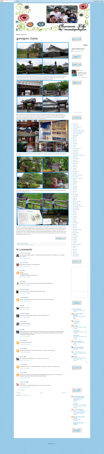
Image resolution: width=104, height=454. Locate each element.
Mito (74, 211)
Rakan (74, 231)
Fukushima (75, 153)
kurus (21, 270)
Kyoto (74, 191)
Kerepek (74, 181)
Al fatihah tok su (76, 322)
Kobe (74, 184)
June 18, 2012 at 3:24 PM (25, 293)
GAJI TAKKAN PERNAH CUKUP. (80, 327)
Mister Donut (75, 209)
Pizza (74, 226)
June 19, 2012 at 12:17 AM (25, 360)
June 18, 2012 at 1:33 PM (25, 258)
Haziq (74, 165)
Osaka (74, 221)
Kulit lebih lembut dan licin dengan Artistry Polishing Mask (80, 358)
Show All (86, 362)
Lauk (74, 196)
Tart (73, 247)
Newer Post (19, 392)
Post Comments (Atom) (26, 395)
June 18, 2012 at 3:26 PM (25, 301)
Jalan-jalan (22, 244)
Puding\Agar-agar (76, 229)
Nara (74, 214)
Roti (73, 234)
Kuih (74, 188)
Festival (74, 151)
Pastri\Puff (75, 222)
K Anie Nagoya (76, 321)
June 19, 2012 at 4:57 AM (25, 377)
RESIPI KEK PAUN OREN (78, 348)
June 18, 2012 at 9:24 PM (25, 344)
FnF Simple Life (23, 313)
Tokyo (74, 249)
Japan (74, 173)
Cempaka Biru (76, 330)
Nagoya (74, 213)
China (74, 145)
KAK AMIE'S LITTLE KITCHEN (78, 314)
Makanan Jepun (76, 204)
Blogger (54, 443)
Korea (74, 186)
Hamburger (75, 161)
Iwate (74, 170)
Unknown (22, 340)
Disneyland (75, 150)
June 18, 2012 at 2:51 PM (25, 285)
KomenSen (75, 326)
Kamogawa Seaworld (77, 175)
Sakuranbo (75, 236)
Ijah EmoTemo (23, 289)
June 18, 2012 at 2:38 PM (25, 277)
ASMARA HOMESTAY (78, 130)
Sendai (74, 241)
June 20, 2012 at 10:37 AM (25, 387)
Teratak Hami (23, 297)
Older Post (64, 392)
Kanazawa (75, 176)
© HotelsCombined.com (78, 112)
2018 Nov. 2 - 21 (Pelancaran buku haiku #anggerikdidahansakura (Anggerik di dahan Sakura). (80, 412)
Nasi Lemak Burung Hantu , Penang (80, 331)
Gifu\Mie (74, 156)
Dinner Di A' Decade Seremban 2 (79, 310)
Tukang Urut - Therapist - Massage (79, 353)
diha (21, 305)
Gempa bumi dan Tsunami (78, 155)
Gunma (74, 160)
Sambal (74, 239)
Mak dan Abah (26, 244)
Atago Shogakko (76, 133)
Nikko (74, 219)
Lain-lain (74, 194)
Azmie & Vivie (23, 382)
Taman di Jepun (76, 244)
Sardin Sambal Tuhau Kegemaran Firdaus (79, 317)
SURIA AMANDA (77, 309)
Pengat (74, 224)
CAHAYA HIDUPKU (77, 341)
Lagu (74, 193)
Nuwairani (22, 364)
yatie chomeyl (23, 262)
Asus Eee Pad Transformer (78, 132)
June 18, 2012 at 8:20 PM (25, 336)
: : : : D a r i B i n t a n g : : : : (79, 352)
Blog (74, 138)
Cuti (73, 146)
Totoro (74, 251)
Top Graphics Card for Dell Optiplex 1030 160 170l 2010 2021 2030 (80, 405)
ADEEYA (22, 321)
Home (41, 392)
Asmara (81, 70)
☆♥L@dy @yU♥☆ (24, 253)
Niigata (74, 217)
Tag (73, 242)
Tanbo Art (75, 246)
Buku (74, 141)
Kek (73, 179)
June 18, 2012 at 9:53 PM (25, 352)
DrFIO (21, 281)
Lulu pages (75, 403)
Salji (73, 237)
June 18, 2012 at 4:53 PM (25, 309)
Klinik (74, 183)
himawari (74, 166)
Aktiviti (74, 125)
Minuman (74, 208)
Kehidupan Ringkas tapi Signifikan (78, 423)
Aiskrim (74, 123)
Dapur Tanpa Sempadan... (78, 347)
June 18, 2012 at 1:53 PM (25, 266)
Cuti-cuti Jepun (76, 148)
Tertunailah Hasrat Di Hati (78, 396)
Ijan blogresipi (76, 335)
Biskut (74, 137)
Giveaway (75, 158)
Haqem (74, 163)
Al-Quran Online (76, 127)
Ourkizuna (75, 356)
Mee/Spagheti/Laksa (77, 206)
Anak (74, 128)
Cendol (74, 143)
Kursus (74, 189)
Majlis (74, 199)
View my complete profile (83, 77)
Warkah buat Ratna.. (77, 419)
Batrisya (74, 135)
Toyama (74, 252)
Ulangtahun (75, 254)
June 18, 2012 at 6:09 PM (25, 317)
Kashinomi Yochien (76, 178)
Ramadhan (75, 232)
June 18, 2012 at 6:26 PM (25, 325)
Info (73, 168)
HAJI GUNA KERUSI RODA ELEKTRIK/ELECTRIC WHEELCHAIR (78, 399)
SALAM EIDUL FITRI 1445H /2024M (79, 343)
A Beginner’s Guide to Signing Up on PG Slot (79, 337)
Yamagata (31, 244)
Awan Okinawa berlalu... (78, 409)
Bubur (74, 140)
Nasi (74, 216)
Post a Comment (21, 389)
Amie (21, 329)
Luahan (74, 198)
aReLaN (21, 356)
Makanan (74, 203)
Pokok (74, 227)
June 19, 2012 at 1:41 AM (25, 368)
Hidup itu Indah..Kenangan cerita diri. (79, 417)
